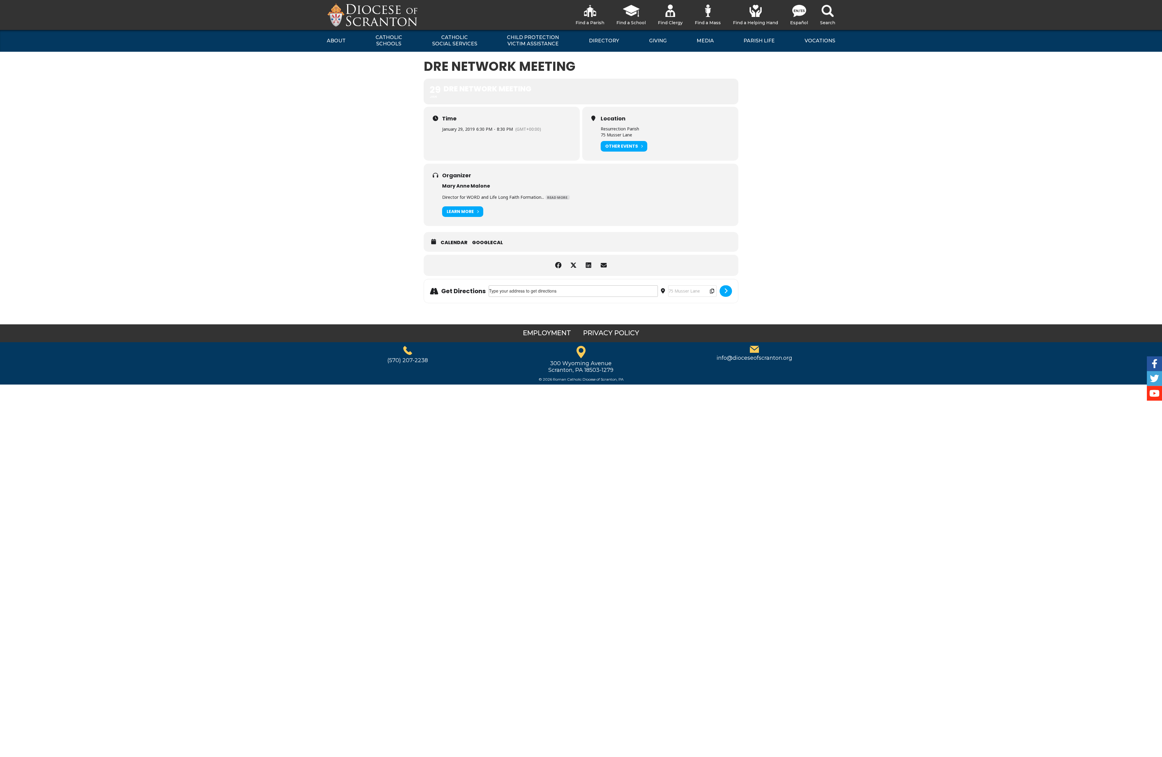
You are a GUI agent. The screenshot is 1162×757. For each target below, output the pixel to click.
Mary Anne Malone (466, 185)
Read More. (557, 197)
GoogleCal (487, 243)
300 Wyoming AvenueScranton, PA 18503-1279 (580, 366)
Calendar (454, 243)
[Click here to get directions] (726, 291)
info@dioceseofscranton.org (754, 358)
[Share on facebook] (558, 265)
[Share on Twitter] (573, 265)
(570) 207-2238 (407, 360)
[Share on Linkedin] (588, 265)
